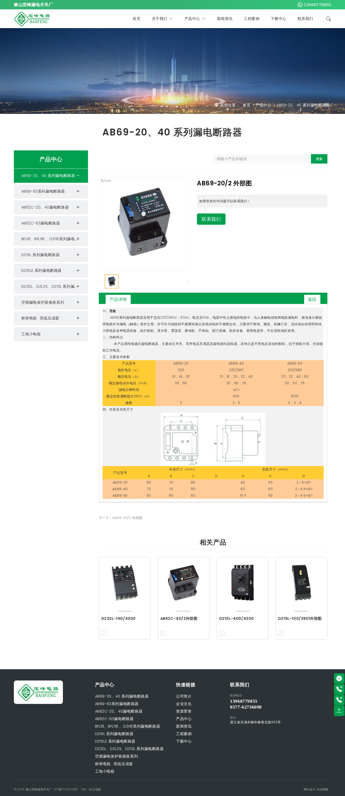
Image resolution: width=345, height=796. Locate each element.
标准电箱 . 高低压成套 (40, 318)
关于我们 (159, 18)
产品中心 (192, 18)
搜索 (319, 159)
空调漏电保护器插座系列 (42, 302)
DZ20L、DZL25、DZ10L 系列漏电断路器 (54, 286)
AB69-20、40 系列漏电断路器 (303, 105)
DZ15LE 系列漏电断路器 (41, 270)
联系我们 (305, 18)
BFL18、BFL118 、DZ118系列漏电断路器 (54, 239)
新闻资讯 (225, 18)
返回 (312, 299)
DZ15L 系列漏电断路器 (40, 255)
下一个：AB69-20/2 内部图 (120, 518)
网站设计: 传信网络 (316, 789)
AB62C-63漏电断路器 (40, 223)
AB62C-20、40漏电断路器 (45, 207)
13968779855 (317, 4)
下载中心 (278, 18)
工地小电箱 (31, 334)
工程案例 (251, 18)
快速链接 (185, 684)
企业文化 (184, 703)
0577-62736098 (246, 707)
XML (84, 789)
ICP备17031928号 (66, 789)
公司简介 (184, 696)
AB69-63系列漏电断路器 (43, 191)
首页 (136, 18)
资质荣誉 (184, 711)
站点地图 (95, 789)
